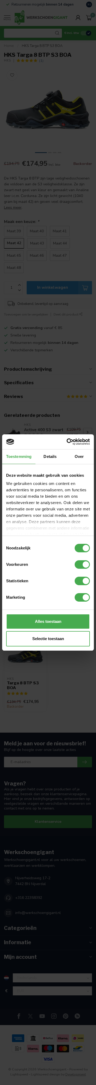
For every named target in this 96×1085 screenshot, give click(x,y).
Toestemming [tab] (18, 456)
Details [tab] (50, 456)
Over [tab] (79, 456)
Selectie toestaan (48, 638)
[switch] (82, 564)
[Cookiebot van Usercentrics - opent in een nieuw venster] (68, 441)
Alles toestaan (48, 621)
